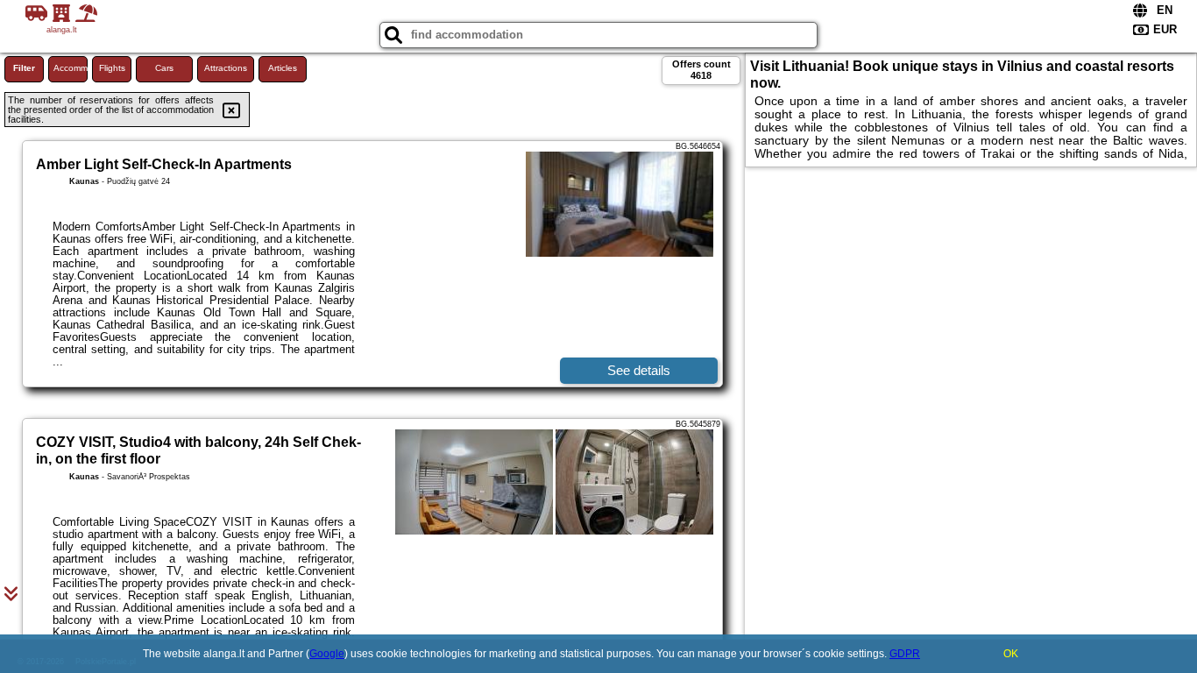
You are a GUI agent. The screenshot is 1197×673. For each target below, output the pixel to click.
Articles (282, 68)
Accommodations (70, 68)
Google (326, 654)
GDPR (904, 654)
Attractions (225, 68)
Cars (164, 68)
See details (638, 370)
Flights (112, 68)
